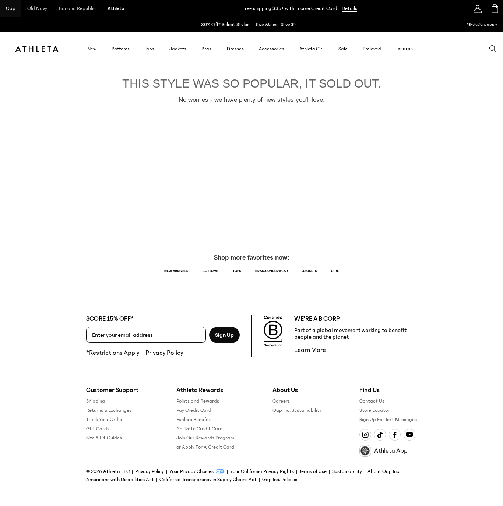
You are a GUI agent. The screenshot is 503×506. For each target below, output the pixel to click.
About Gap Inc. (383, 471)
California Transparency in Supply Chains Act (208, 479)
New (91, 48)
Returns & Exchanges (108, 410)
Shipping (95, 401)
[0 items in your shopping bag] (494, 8)
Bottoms (121, 48)
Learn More (310, 350)
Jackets (177, 48)
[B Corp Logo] (273, 331)
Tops (149, 48)
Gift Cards (97, 429)
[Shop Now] (251, 24)
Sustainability (347, 471)
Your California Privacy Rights (262, 471)
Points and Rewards (197, 401)
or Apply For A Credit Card (205, 447)
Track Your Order (104, 420)
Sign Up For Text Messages (388, 420)
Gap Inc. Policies (279, 479)
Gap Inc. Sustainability (296, 410)
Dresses (235, 48)
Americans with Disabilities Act (120, 479)
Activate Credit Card (199, 429)
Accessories (271, 48)
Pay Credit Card (193, 410)
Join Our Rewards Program (205, 438)
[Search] (492, 48)
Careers (281, 401)
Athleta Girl (311, 48)
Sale (343, 48)
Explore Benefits (193, 420)
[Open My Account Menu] (477, 8)
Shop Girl (289, 24)
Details (349, 8)
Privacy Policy (164, 353)
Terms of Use (313, 471)
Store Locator (374, 410)
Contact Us (371, 401)
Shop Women (266, 24)
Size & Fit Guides (104, 438)
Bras (206, 48)
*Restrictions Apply (113, 353)
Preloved (372, 48)
